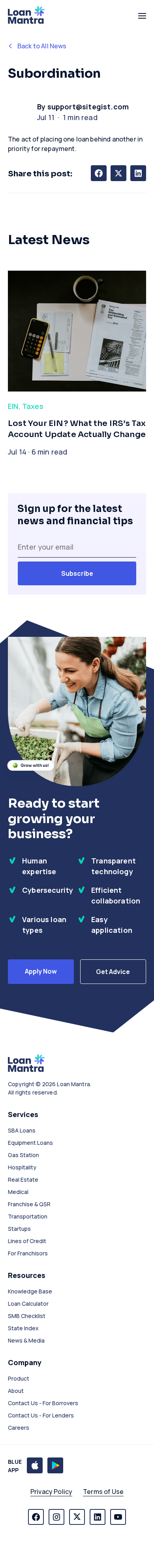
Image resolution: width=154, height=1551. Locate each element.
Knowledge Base (30, 1291)
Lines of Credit (27, 1241)
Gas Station (23, 1155)
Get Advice (113, 971)
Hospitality (22, 1167)
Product (18, 1378)
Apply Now (41, 971)
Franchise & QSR (29, 1204)
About (16, 1390)
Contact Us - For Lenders (41, 1415)
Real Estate (23, 1179)
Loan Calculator (28, 1303)
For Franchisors (28, 1253)
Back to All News (42, 46)
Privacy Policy (51, 1491)
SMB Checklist (26, 1316)
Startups (19, 1228)
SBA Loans (22, 1130)
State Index (23, 1328)
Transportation (27, 1216)
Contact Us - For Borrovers (43, 1403)
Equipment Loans (30, 1142)
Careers (18, 1427)
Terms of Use (103, 1491)
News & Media (26, 1340)
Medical (18, 1192)
